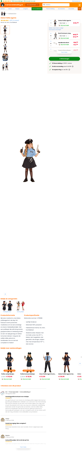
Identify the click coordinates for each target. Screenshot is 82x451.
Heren (10, 9)
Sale (79, 9)
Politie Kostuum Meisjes (27, 374)
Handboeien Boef (63, 42)
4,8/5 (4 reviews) (14, 20)
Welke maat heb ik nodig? (56, 28)
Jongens (25, 9)
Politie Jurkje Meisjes (7, 374)
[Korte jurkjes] (20, 306)
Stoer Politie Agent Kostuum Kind (49, 374)
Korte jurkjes (20, 311)
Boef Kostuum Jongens (65, 33)
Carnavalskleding (37, 9)
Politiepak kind (7, 311)
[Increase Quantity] (51, 20)
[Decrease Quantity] (51, 25)
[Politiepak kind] (7, 306)
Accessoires (61, 9)
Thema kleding (50, 9)
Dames (3, 9)
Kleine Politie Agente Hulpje (66, 374)
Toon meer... (64, 52)
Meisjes (17, 9)
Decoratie (71, 9)
